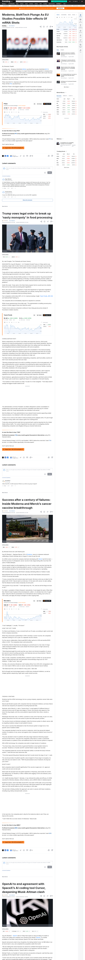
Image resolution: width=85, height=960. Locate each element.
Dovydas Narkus (8, 191)
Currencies (13, 5)
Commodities (18, 5)
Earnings (63, 5)
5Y (16, 112)
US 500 (58, 31)
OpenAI (15, 935)
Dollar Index (59, 42)
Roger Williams (8, 179)
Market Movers (61, 92)
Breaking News (6, 5)
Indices (58, 14)
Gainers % (65, 95)
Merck (40, 559)
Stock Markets (24, 5)
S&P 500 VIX (59, 40)
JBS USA (50, 296)
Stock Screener (52, 3)
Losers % (71, 95)
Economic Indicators (32, 5)
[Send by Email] (27, 156)
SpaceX (38, 937)
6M (11, 112)
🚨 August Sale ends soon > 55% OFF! (59, 1)
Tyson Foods (43, 296)
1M (9, 112)
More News (66, 87)
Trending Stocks (61, 151)
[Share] (40, 26)
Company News (57, 5)
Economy (38, 5)
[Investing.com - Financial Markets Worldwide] (7, 1)
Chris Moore (7, 480)
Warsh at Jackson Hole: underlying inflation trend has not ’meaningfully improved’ (68, 68)
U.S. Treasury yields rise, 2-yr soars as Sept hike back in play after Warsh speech (69, 75)
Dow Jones (59, 33)
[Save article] (44, 26)
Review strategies (22, 105)
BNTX (46, 69)
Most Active (59, 95)
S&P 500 (58, 35)
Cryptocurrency (44, 5)
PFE (11, 83)
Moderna (29, 554)
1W (7, 112)
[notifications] (79, 1)
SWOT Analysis (75, 5)
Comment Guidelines (6, 176)
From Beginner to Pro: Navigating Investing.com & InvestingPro (66, 143)
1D (4, 112)
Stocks (73, 14)
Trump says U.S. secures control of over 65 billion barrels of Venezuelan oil (68, 61)
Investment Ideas (69, 5)
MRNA (24, 69)
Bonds (69, 14)
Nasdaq (58, 37)
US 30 (58, 29)
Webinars (59, 139)
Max (18, 112)
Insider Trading (50, 5)
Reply (5, 188)
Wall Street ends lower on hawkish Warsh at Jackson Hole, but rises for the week (68, 54)
